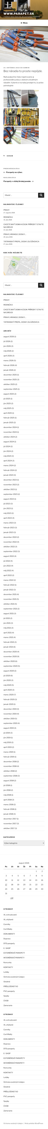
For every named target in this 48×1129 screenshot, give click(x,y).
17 (6, 885)
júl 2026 (6, 341)
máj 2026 (7, 351)
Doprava (6, 939)
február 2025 (8, 418)
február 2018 (8, 809)
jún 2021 (6, 623)
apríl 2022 (7, 575)
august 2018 (8, 781)
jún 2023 (7, 508)
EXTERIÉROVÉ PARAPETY (14, 953)
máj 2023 (7, 513)
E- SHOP (6, 948)
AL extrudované (10, 915)
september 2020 (10, 666)
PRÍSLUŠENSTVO (10, 986)
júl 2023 (6, 504)
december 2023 (10, 480)
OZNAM (10, 156)
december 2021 (9, 594)
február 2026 (8, 365)
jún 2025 (7, 403)
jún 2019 (7, 738)
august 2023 (8, 499)
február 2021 (8, 642)
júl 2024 (6, 446)
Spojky (6, 996)
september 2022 (10, 551)
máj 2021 (7, 628)
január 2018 (8, 814)
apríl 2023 (7, 518)
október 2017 (8, 828)
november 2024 (10, 432)
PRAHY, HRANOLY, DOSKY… (14, 234)
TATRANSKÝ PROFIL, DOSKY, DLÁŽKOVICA (21, 242)
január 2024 (8, 475)
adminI (26, 68)
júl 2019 (6, 733)
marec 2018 (8, 804)
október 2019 (9, 719)
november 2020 (10, 656)
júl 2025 (6, 399)
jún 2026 (7, 346)
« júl (11, 898)
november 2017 (9, 824)
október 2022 (9, 547)
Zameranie (7, 1005)
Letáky (6, 972)
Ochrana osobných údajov (14, 977)
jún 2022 (7, 566)
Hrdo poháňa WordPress (34, 1123)
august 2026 (8, 337)
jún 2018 (7, 790)
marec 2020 (8, 695)
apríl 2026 (7, 356)
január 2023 (8, 532)
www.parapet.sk (18, 13)
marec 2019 (8, 752)
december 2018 (10, 762)
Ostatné (6, 982)
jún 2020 (7, 680)
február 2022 (8, 585)
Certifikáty (7, 929)
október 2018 (9, 771)
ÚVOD (6, 1001)
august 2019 (8, 728)
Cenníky (6, 924)
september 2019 (10, 723)
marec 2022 (8, 580)
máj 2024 (7, 456)
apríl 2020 (7, 690)
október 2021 (8, 604)
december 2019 (10, 709)
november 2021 (9, 599)
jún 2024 (7, 451)
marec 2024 (8, 465)
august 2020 (8, 671)
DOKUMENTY (9, 934)
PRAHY (6, 210)
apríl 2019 (7, 747)
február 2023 (8, 528)
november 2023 (10, 485)
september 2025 (10, 389)
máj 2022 (7, 571)
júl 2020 (6, 676)
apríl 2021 (7, 633)
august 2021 (8, 613)
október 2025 (9, 384)
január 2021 (8, 647)
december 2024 (10, 427)
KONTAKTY (8, 967)
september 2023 (10, 494)
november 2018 (10, 766)
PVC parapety (9, 991)
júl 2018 (6, 785)
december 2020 (10, 652)
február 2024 (8, 470)
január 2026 (8, 370)
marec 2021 (8, 637)
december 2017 (9, 819)
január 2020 (8, 704)
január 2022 (8, 590)
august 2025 (8, 394)
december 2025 (10, 375)
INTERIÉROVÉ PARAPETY (13, 958)
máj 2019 (7, 742)
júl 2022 (6, 561)
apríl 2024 (7, 461)
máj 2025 (7, 408)
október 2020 (9, 661)
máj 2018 (7, 795)
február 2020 (8, 699)
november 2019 (10, 714)
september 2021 (10, 609)
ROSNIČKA (8, 217)
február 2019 (8, 757)
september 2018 (10, 776)
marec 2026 (8, 360)
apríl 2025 (7, 413)
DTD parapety (9, 943)
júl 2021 (6, 618)
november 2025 (10, 380)
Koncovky (7, 962)
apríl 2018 (7, 800)
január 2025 (8, 422)
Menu (25, 23)
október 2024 (9, 437)
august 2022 (8, 556)
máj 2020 (7, 685)
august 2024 (8, 442)
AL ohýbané (8, 919)
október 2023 (9, 489)
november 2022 (10, 542)
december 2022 (10, 537)
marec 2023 (8, 523)
